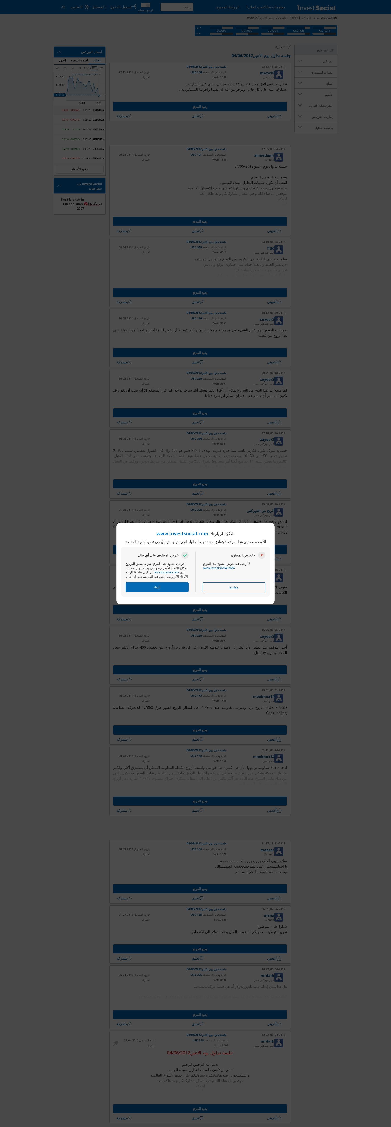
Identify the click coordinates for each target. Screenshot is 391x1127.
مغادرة (233, 587)
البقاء (157, 587)
